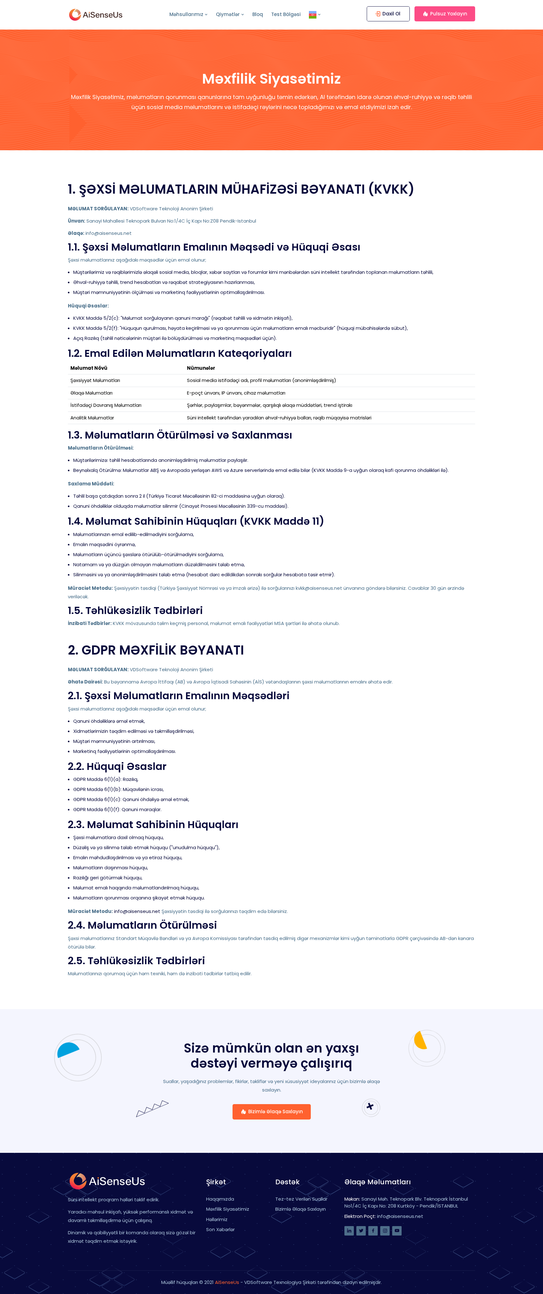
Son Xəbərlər (220, 1229)
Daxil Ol (391, 13)
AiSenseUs (227, 1282)
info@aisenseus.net (137, 911)
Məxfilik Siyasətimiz (227, 1209)
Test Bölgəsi (286, 14)
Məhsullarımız (186, 14)
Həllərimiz (217, 1219)
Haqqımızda (220, 1199)
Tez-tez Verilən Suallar (301, 1199)
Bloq (257, 14)
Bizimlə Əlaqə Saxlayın (275, 1111)
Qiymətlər (228, 14)
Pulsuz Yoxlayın (448, 13)
